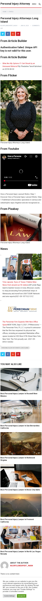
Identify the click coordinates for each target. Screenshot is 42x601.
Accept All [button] (21, 596)
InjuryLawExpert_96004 (8, 25)
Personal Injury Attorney (15, 3)
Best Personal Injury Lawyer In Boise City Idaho (20, 490)
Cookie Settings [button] (9, 596)
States (11, 11)
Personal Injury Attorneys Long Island (15, 348)
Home (4, 11)
